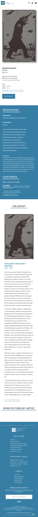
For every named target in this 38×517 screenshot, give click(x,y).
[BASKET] (32, 3)
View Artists (15, 447)
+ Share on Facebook (21, 186)
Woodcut (17, 182)
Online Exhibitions (18, 443)
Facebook (18, 482)
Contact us (15, 451)
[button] (29, 2)
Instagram (19, 476)
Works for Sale (17, 460)
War (13, 182)
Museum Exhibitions (19, 445)
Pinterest (18, 478)
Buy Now (8, 96)
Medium (5, 182)
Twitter (17, 480)
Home (12, 439)
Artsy (16, 474)
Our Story (14, 441)
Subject (10, 182)
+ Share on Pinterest (12, 191)
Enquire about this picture (12, 90)
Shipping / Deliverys (19, 462)
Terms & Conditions (18, 464)
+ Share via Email (10, 194)
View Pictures (16, 449)
